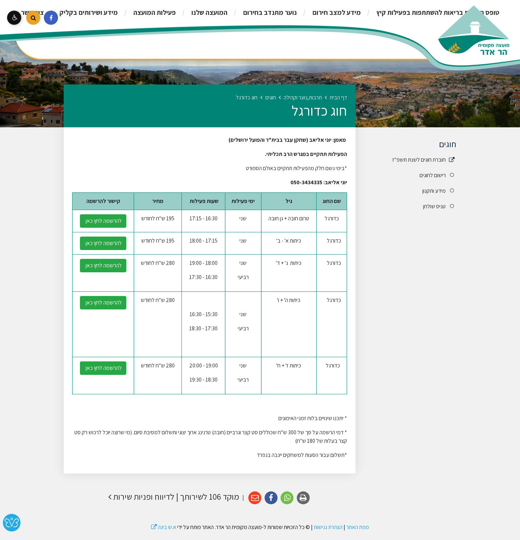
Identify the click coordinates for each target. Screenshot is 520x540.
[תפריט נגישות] (14, 18)
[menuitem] (430, 12)
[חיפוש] (33, 18)
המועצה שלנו (208, 12)
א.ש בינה (163, 527)
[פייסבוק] (51, 18)
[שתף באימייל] (254, 498)
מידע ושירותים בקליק (88, 12)
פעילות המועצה (154, 12)
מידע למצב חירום (336, 12)
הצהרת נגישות (328, 527)
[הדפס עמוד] (303, 498)
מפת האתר (357, 527)
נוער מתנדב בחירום (269, 12)
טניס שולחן (434, 206)
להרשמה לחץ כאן (103, 221)
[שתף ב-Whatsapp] (287, 498)
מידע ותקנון (434, 190)
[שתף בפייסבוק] (271, 498)
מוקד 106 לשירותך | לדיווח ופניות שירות (175, 497)
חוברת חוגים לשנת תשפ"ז (419, 159)
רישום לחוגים (433, 175)
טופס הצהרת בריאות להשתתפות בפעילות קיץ (437, 12)
